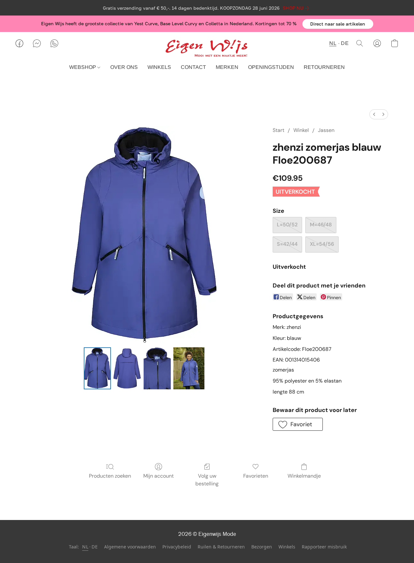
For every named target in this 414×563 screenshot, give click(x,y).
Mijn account (158, 475)
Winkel (301, 130)
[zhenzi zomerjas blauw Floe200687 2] (157, 368)
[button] (337, 24)
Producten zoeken (110, 475)
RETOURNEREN (324, 67)
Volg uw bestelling (207, 479)
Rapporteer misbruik (324, 547)
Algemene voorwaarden (130, 547)
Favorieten (255, 475)
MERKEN (227, 67)
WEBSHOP (83, 67)
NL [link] (85, 547)
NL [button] (332, 43)
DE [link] (95, 547)
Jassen (326, 130)
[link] (297, 8)
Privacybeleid (176, 547)
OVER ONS (124, 67)
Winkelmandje (304, 475)
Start (278, 130)
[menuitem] (374, 114)
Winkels (286, 547)
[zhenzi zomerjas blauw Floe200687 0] (97, 368)
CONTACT (193, 67)
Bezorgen (261, 547)
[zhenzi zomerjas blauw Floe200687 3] (188, 368)
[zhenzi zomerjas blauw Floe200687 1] (127, 368)
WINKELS (159, 67)
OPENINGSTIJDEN (271, 67)
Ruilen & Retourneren (221, 547)
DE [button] (345, 43)
